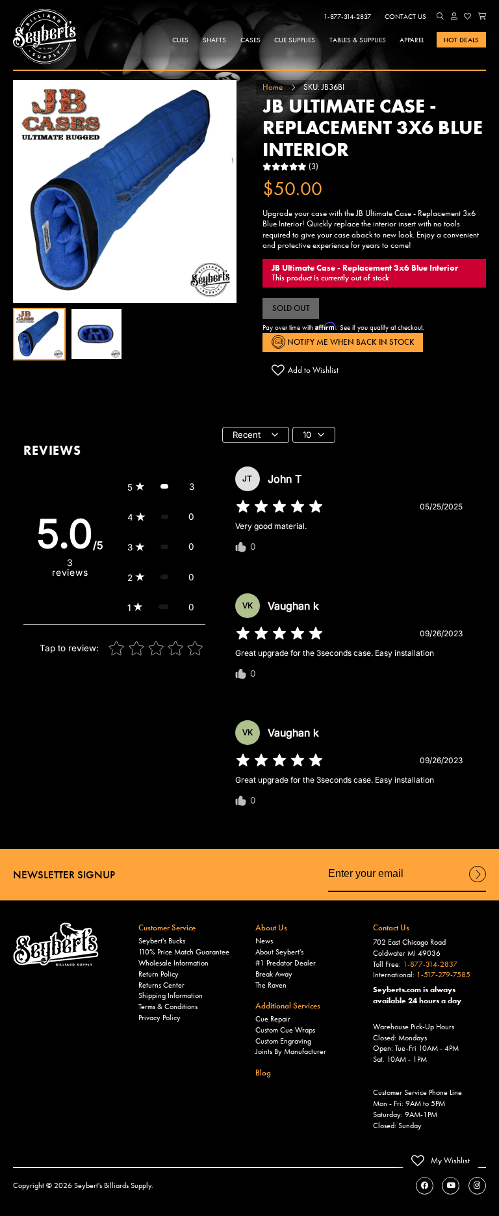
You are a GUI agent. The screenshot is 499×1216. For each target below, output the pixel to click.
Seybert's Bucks (161, 941)
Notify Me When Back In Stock (350, 341)
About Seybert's (279, 952)
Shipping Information (170, 995)
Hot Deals (461, 39)
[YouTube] (450, 1186)
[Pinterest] (477, 1186)
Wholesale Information (173, 963)
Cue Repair (272, 1019)
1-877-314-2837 (347, 16)
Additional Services (287, 1005)
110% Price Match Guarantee (183, 952)
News (264, 941)
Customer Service (167, 927)
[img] (279, 507)
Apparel (412, 39)
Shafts (214, 39)
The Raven (271, 985)
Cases (250, 39)
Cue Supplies (294, 39)
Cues (180, 39)
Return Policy (158, 974)
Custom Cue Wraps (285, 1030)
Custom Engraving (283, 1041)
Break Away (273, 974)
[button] (440, 16)
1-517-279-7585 (443, 974)
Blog (263, 1072)
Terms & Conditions (168, 1006)
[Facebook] (424, 1186)
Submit (477, 881)
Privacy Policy (159, 1017)
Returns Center (161, 985)
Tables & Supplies (357, 39)
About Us (271, 927)
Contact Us (405, 16)
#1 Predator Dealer (285, 963)
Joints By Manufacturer (290, 1051)
